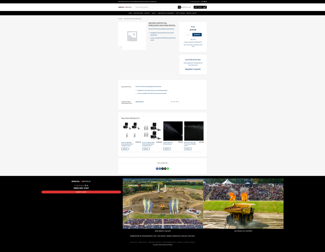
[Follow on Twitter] (204, 1)
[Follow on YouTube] (87, 185)
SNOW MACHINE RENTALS (132, 18)
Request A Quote (191, 13)
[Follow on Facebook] (201, 1)
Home (130, 13)
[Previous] (121, 137)
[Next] (203, 137)
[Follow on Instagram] (202, 1)
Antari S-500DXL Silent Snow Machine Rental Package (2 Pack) (148, 144)
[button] (120, 47)
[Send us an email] (206, 1)
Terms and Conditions (154, 242)
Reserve (197, 34)
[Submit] (179, 7)
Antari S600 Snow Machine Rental (168, 143)
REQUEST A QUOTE (193, 69)
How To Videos (180, 13)
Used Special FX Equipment (166, 13)
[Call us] (168, 168)
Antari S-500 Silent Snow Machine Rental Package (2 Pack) (127, 144)
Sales (153, 13)
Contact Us (180, 242)
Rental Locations (190, 242)
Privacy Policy (142, 242)
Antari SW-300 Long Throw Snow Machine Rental (190, 144)
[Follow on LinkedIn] (85, 185)
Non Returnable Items (169, 242)
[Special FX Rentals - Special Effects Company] (125, 7)
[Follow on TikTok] (162, 168)
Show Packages (138, 13)
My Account (133, 242)
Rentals (147, 13)
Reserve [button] (125, 148)
